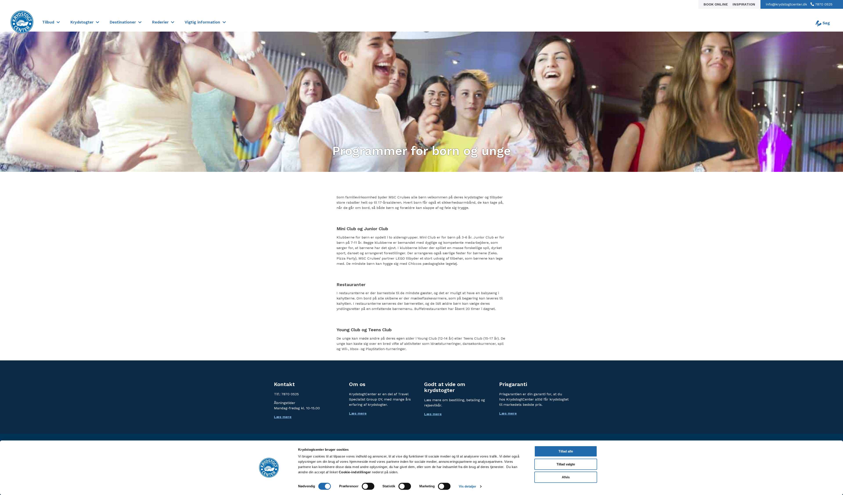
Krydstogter (82, 22)
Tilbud (48, 22)
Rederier (160, 22)
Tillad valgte (566, 464)
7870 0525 (823, 4)
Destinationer (123, 22)
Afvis (566, 477)
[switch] (368, 486)
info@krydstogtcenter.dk (786, 4)
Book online (716, 4)
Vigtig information (202, 22)
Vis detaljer (467, 486)
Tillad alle (565, 451)
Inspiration (744, 4)
